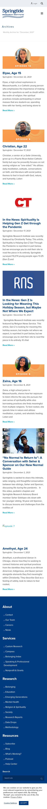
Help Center (11, 764)
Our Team (10, 620)
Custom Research (13, 646)
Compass (9, 651)
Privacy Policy (16, 797)
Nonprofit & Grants (14, 670)
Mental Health (12, 702)
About (7, 607)
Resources (10, 736)
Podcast (9, 759)
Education (10, 692)
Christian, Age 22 (15, 146)
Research (10, 679)
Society (9, 712)
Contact (9, 614)
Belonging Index (13, 656)
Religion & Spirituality (15, 707)
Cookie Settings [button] (10, 803)
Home (11, 39)
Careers (9, 625)
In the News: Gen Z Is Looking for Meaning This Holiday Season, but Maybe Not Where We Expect (22, 305)
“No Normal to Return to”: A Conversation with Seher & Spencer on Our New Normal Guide (23, 463)
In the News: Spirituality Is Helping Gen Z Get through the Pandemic (22, 223)
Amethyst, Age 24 (15, 549)
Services (9, 638)
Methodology (11, 727)
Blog (7, 748)
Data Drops (10, 722)
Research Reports (13, 717)
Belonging (10, 686)
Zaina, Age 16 (12, 381)
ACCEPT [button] (23, 803)
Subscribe (10, 743)
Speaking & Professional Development (16, 663)
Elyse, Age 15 (12, 73)
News (8, 630)
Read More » (8, 110)
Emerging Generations (16, 697)
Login (35, 3)
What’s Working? (13, 754)
